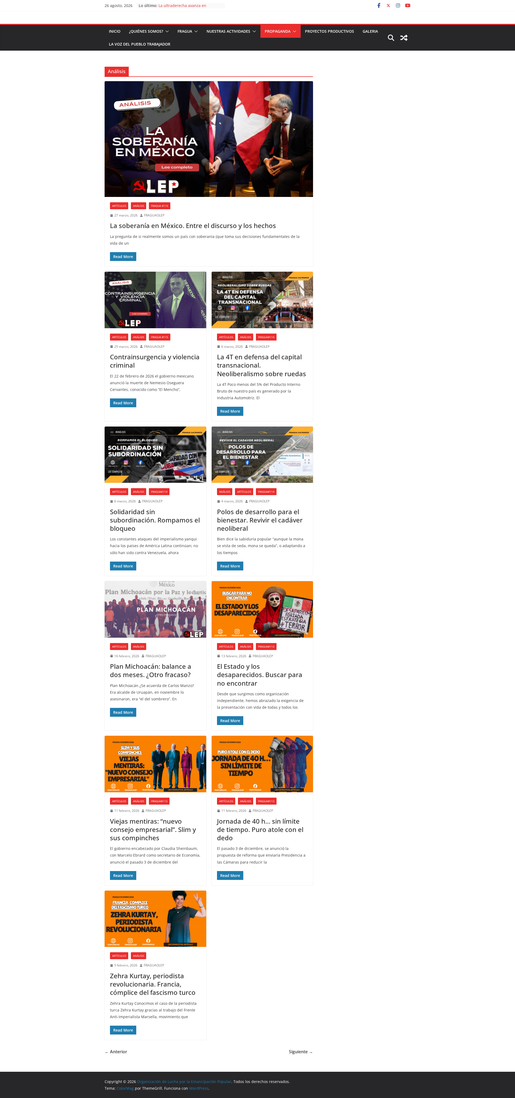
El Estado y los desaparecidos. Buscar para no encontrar (259, 674)
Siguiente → (301, 1052)
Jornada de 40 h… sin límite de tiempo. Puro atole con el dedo (260, 829)
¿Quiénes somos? (146, 31)
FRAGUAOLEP (154, 215)
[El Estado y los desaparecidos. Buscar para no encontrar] (262, 609)
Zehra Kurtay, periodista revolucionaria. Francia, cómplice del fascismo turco (153, 984)
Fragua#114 (266, 337)
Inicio (114, 31)
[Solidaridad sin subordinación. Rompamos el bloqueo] (155, 455)
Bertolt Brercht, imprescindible (186, 5)
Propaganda (277, 31)
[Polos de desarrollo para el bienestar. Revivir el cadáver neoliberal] (262, 455)
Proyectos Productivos (329, 31)
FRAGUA (185, 31)
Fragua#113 (266, 646)
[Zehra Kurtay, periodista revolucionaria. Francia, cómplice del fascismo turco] (155, 919)
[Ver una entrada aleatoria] (404, 37)
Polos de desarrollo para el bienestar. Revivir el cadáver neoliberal (260, 520)
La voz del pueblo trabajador (139, 44)
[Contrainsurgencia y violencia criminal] (155, 300)
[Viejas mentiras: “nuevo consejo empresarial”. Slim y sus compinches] (155, 764)
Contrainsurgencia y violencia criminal (155, 360)
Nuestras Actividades (228, 31)
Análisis (138, 206)
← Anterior (116, 1052)
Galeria (370, 31)
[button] (166, 31)
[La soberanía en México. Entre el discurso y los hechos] (209, 139)
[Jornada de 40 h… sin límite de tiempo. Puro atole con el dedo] (262, 764)
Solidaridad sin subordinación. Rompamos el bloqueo (155, 520)
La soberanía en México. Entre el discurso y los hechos (193, 225)
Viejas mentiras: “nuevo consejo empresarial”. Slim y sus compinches (153, 829)
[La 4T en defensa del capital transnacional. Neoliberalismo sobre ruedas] (262, 300)
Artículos (119, 206)
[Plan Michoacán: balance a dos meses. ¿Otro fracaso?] (155, 609)
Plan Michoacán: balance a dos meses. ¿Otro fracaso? (150, 670)
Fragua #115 (159, 206)
